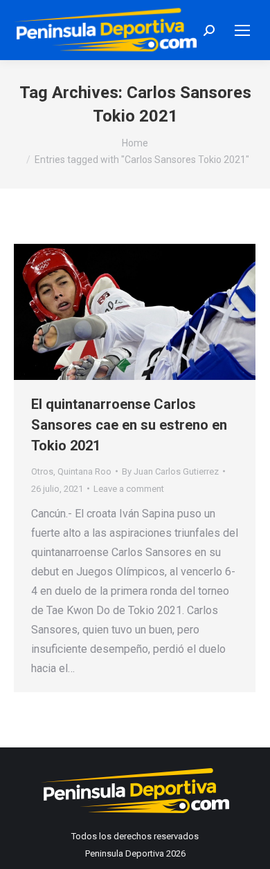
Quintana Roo (84, 471)
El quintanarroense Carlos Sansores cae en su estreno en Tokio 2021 (129, 425)
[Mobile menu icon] (242, 30)
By (170, 471)
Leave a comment (128, 489)
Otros (42, 471)
